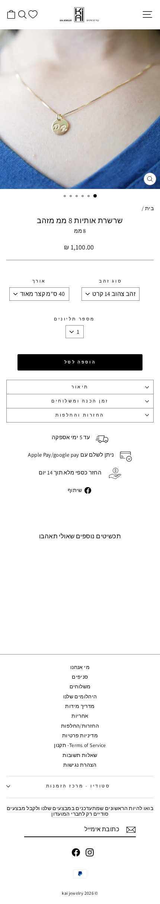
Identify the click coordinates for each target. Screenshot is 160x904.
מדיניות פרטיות (80, 735)
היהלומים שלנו (80, 696)
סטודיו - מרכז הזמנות (78, 786)
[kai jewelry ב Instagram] (90, 852)
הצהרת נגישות (79, 764)
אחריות (79, 715)
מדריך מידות (80, 706)
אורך (39, 281)
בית (149, 208)
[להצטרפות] (131, 829)
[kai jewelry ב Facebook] (76, 852)
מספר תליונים (74, 319)
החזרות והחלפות (79, 415)
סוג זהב (110, 281)
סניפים (80, 676)
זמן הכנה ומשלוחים (80, 401)
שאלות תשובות (80, 755)
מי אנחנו (80, 667)
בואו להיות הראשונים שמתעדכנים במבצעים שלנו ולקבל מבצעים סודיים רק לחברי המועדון (80, 811)
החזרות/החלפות (80, 725)
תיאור (80, 386)
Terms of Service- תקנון (80, 745)
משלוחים (80, 686)
